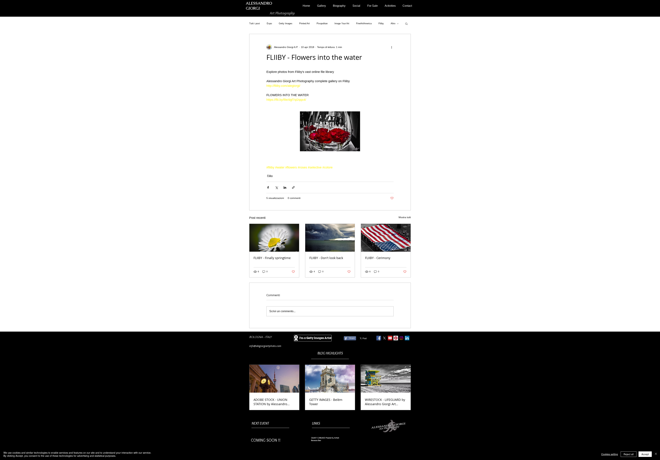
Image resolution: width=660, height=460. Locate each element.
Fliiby (381, 23)
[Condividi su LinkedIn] (285, 187)
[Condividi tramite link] (293, 187)
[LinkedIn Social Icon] (407, 338)
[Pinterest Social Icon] (395, 338)
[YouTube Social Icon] (390, 338)
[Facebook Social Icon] (378, 338)
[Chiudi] (656, 454)
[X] (384, 338)
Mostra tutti (405, 217)
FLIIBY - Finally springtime (272, 258)
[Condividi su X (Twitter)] (276, 187)
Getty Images (285, 23)
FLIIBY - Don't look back (326, 258)
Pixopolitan (322, 23)
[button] (321, 6)
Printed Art (304, 23)
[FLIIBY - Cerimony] (386, 238)
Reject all (629, 454)
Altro (393, 23)
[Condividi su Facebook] (268, 187)
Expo (269, 23)
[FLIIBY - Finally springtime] (274, 238)
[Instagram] (401, 338)
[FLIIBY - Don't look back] (330, 238)
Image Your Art (341, 23)
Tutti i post (254, 23)
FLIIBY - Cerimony (377, 258)
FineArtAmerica (364, 23)
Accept (645, 454)
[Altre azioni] (391, 47)
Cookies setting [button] (609, 454)
